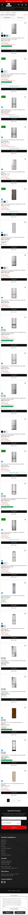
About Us (3, 850)
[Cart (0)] (25, 4)
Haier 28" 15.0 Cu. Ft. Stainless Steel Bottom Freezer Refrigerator (12, 532)
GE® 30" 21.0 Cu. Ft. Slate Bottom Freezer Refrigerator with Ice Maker (13, 204)
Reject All (8, 912)
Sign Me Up (14, 827)
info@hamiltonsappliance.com (11, 868)
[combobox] (20, 18)
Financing (3, 846)
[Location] (18, 4)
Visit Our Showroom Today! (15, 1)
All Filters (8, 17)
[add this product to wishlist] (25, 23)
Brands (2, 845)
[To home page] (9, 5)
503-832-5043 (8, 866)
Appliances (8, 12)
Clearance (3, 843)
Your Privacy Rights (14, 908)
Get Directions (4, 864)
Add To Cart (14, 50)
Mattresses (3, 841)
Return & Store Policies (6, 855)
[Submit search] (24, 9)
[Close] (25, 898)
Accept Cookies (20, 912)
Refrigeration (14, 12)
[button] (2, 4)
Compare (14, 53)
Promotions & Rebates (6, 848)
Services (3, 851)
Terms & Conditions (14, 895)
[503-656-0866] (22, 4)
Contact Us (3, 853)
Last (19, 800)
